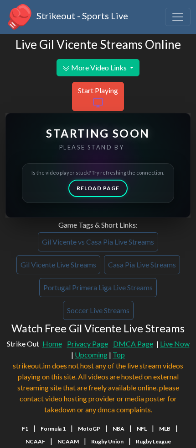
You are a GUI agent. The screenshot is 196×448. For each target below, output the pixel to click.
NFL (142, 428)
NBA (118, 428)
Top (119, 354)
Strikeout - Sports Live (81, 15)
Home (52, 343)
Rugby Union (107, 441)
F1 (25, 428)
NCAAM (68, 441)
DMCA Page (133, 343)
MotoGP (89, 428)
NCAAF (35, 441)
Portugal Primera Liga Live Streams (98, 287)
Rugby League (153, 441)
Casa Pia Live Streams (142, 264)
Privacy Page (87, 343)
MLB (164, 428)
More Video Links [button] (99, 67)
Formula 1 (53, 428)
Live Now (175, 343)
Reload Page (98, 188)
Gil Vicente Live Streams (58, 264)
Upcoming (91, 354)
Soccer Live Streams (98, 310)
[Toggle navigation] (178, 17)
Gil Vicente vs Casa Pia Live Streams (98, 241)
